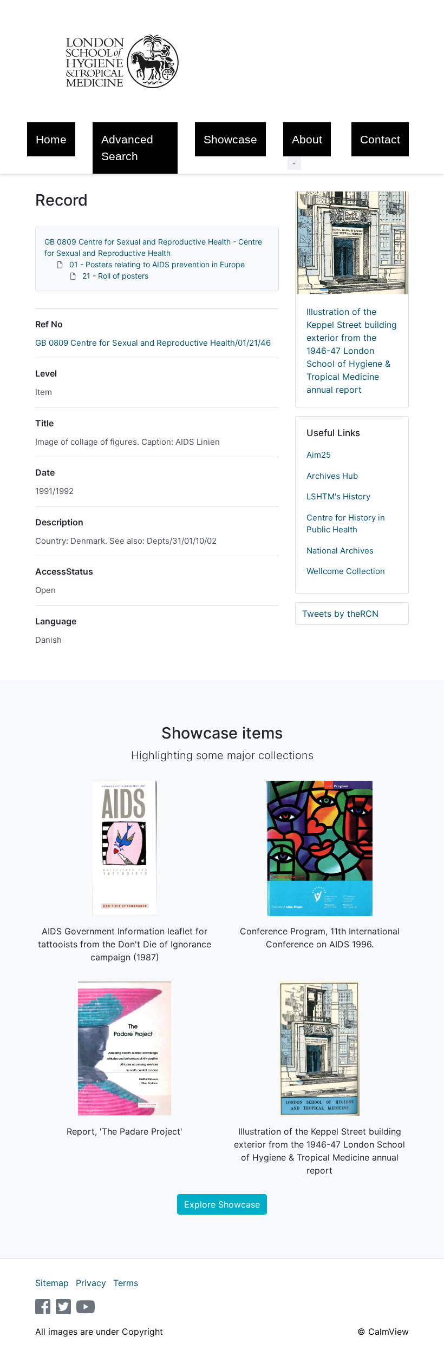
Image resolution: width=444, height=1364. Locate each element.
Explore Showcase (222, 1204)
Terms (125, 1282)
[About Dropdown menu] (294, 163)
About (307, 139)
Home (51, 139)
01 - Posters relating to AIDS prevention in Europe (157, 264)
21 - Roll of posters (115, 275)
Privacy (91, 1282)
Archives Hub (332, 476)
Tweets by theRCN (340, 613)
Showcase (230, 139)
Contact (380, 139)
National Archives (340, 550)
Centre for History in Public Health (345, 523)
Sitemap (52, 1282)
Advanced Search (127, 147)
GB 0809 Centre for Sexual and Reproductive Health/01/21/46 (153, 343)
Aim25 (318, 455)
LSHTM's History (338, 496)
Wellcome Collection (345, 571)
